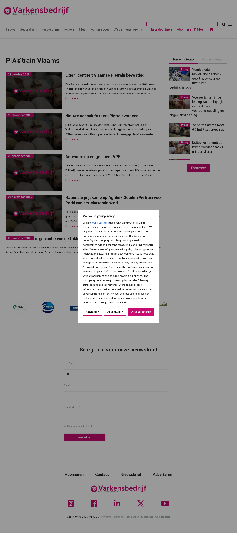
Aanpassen (92, 311)
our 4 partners (100, 222)
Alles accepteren (141, 311)
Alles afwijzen (115, 311)
